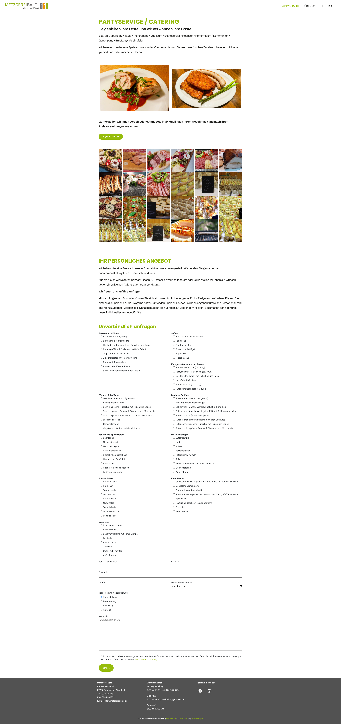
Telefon (102, 582)
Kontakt (328, 6)
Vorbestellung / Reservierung (113, 592)
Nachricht (103, 616)
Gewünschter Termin (181, 582)
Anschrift (103, 572)
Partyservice (290, 6)
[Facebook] (200, 690)
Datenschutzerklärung (146, 659)
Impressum (171, 718)
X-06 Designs (197, 718)
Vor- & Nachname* (108, 561)
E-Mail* (175, 561)
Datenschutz (182, 718)
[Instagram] (209, 690)
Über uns (310, 6)
